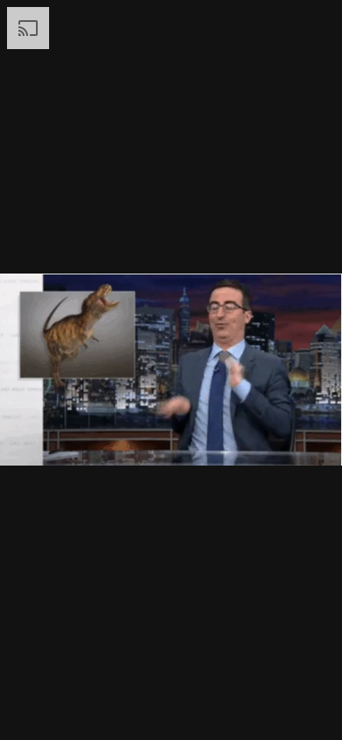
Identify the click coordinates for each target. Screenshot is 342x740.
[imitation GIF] (171, 370)
